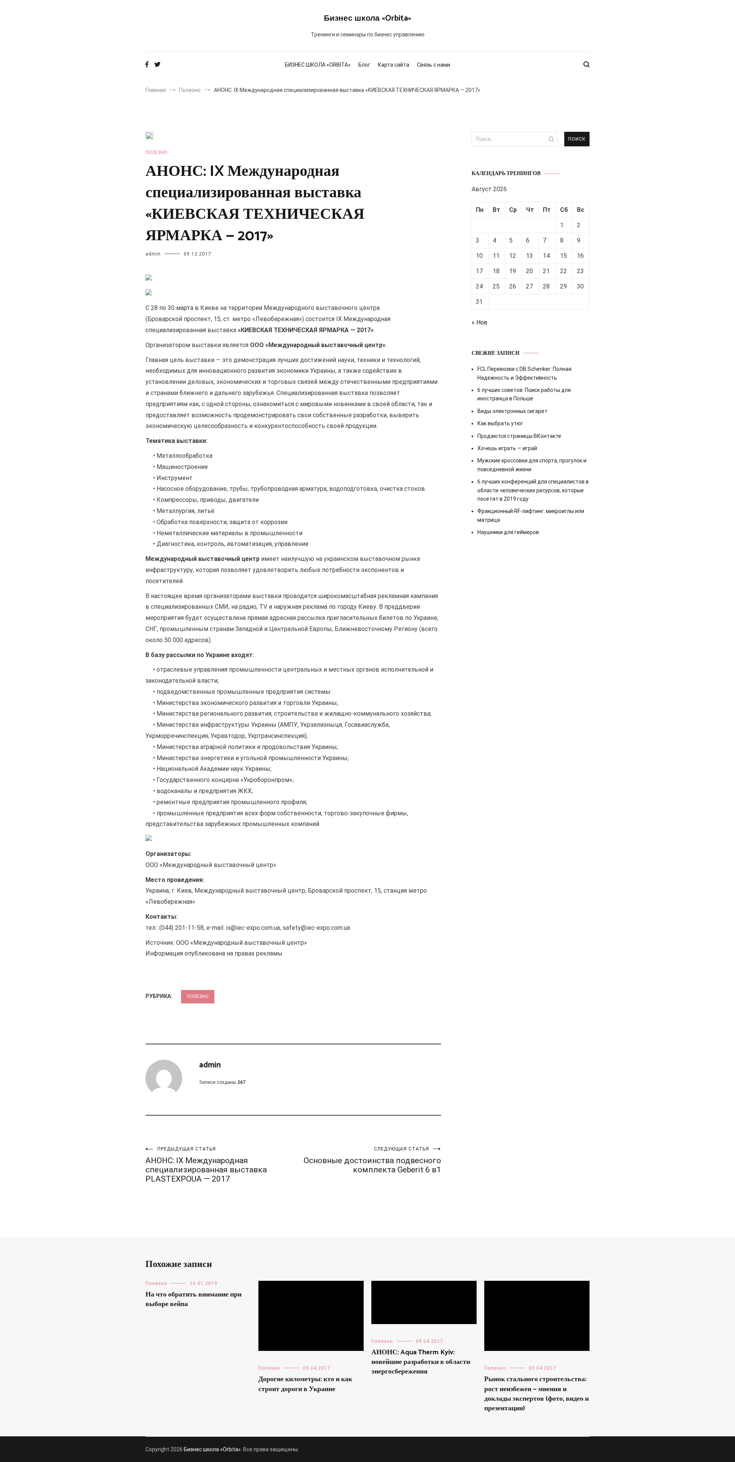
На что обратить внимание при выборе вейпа (193, 1299)
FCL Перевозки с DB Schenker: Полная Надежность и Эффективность (524, 373)
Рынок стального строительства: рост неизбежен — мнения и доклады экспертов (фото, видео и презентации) (536, 1393)
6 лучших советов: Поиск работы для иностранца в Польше (524, 394)
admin (153, 254)
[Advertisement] (531, 607)
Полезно (156, 152)
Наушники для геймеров (508, 532)
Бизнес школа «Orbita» (367, 18)
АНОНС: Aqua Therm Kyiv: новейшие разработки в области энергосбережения (420, 1362)
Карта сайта (393, 65)
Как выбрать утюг (500, 423)
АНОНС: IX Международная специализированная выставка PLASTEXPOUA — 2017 (206, 1164)
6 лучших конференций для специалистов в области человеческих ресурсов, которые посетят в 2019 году (533, 490)
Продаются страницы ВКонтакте (519, 436)
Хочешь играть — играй (507, 448)
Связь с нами (433, 65)
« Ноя (479, 322)
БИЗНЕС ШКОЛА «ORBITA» (318, 65)
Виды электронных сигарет (512, 411)
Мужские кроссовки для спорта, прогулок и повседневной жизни (531, 464)
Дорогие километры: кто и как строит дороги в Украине (305, 1384)
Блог (364, 65)
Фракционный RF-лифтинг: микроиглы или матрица (530, 515)
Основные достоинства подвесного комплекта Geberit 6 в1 (372, 1160)
